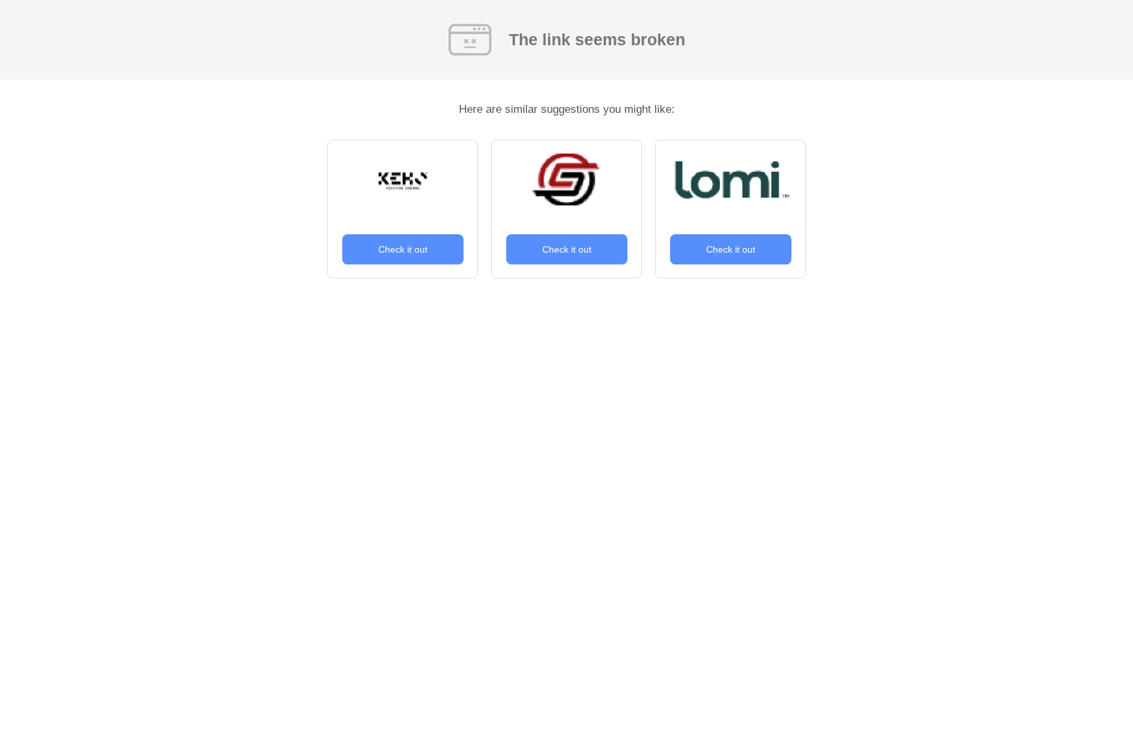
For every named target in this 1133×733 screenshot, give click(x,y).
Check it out (402, 249)
